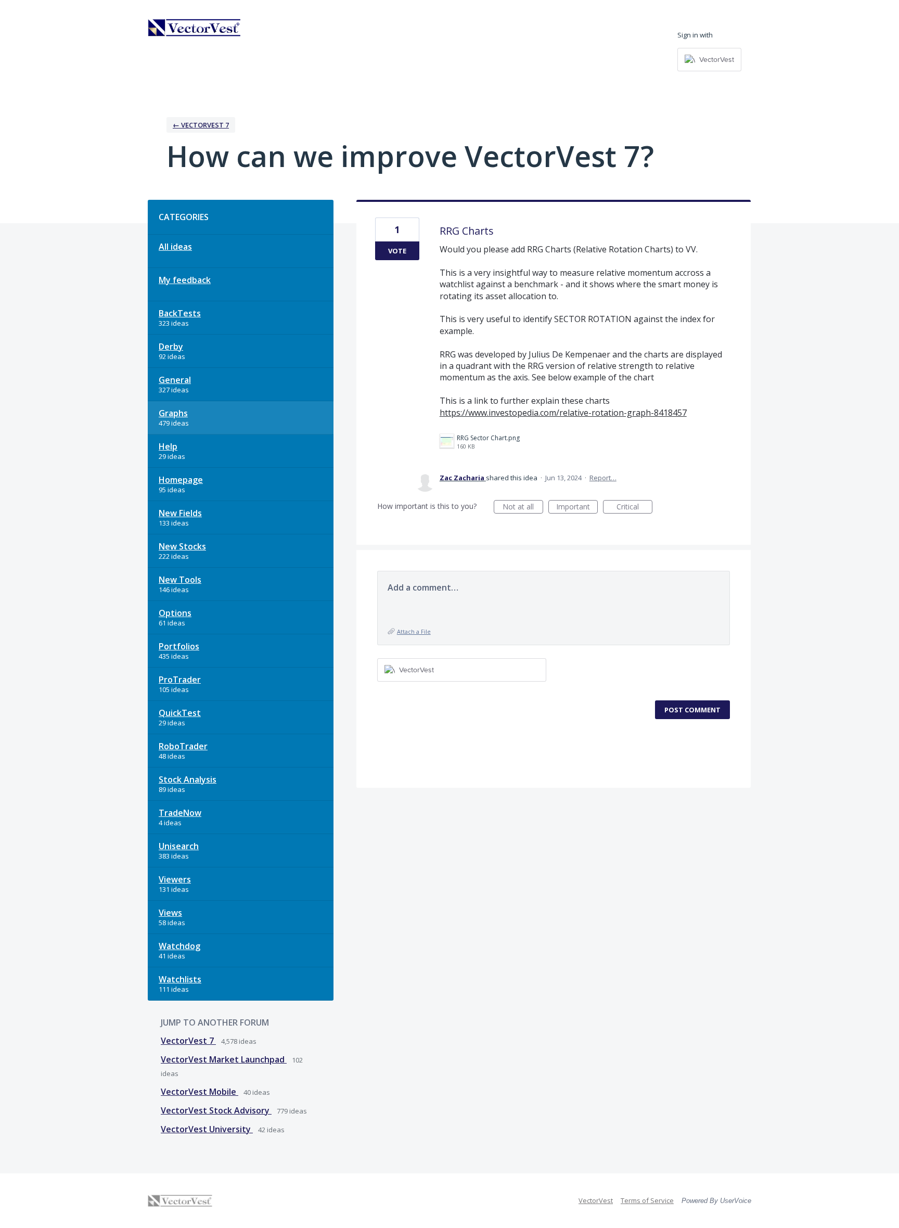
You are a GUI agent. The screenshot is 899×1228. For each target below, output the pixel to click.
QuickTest (180, 713)
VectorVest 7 (188, 1040)
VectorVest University (207, 1129)
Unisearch (179, 846)
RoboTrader (183, 746)
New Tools (180, 579)
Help (168, 446)
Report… (603, 477)
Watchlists (180, 979)
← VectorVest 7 (201, 125)
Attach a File (414, 631)
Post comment (692, 709)
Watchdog (179, 946)
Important (577, 508)
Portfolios (179, 646)
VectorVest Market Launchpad (224, 1059)
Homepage (181, 479)
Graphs (173, 413)
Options (175, 613)
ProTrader (180, 679)
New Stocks (182, 546)
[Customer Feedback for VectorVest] (194, 27)
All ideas (175, 246)
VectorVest (596, 1200)
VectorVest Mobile (199, 1091)
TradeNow (180, 812)
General (175, 380)
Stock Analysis (187, 779)
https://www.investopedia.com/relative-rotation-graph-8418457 (563, 412)
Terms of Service (647, 1200)
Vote (397, 250)
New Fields (180, 513)
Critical (634, 508)
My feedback (185, 280)
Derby (171, 346)
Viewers (175, 879)
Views (170, 912)
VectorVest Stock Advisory (216, 1110)
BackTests (180, 313)
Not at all (523, 508)
